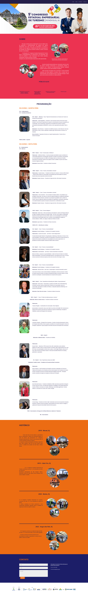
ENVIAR (22, 577)
